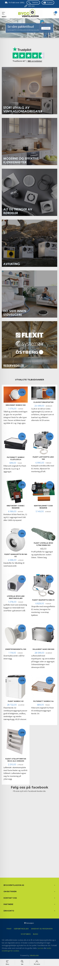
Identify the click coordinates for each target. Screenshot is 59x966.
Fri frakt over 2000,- (17, 2)
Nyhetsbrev (26, 934)
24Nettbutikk (34, 955)
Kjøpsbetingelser (21, 929)
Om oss (31, 6)
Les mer (40, 948)
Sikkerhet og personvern (42, 929)
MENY (3, 13)
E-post (50, 2)
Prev (2, 28)
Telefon (35, 2)
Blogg (35, 934)
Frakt (9, 929)
